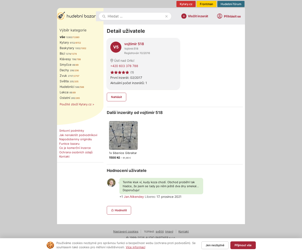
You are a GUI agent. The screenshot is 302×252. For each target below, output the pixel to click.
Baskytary (70, 48)
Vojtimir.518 (131, 48)
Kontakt (64, 156)
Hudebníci (69, 86)
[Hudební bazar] (76, 16)
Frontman (206, 4)
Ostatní (67, 98)
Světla (67, 81)
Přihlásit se (232, 16)
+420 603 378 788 (124, 66)
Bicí (65, 53)
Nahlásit (116, 97)
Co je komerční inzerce (75, 148)
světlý (160, 231)
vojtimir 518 (134, 44)
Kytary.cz (186, 4)
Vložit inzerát (198, 16)
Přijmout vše (243, 245)
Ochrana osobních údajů (76, 152)
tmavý (169, 231)
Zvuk (66, 75)
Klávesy (68, 59)
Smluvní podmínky (71, 130)
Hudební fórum (231, 4)
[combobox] (135, 16)
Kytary (67, 42)
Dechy (67, 70)
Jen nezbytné (215, 245)
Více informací (135, 247)
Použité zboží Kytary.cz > (77, 104)
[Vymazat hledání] (166, 16)
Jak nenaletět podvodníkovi (78, 135)
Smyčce (67, 64)
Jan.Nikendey (134, 196)
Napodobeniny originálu (75, 139)
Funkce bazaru (69, 143)
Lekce (66, 92)
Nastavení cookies (125, 231)
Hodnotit (121, 210)
